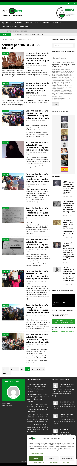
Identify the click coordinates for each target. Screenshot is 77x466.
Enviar (55, 104)
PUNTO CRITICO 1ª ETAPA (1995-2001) (14, 31)
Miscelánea (56, 23)
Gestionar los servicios (37, 453)
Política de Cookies (39, 462)
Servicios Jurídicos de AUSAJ (63, 321)
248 (38, 369)
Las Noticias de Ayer (9, 27)
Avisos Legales (65, 462)
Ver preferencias (67, 458)
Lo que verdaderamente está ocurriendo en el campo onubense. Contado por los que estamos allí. (37, 88)
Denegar (51, 458)
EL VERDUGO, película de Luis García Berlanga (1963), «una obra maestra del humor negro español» (69, 207)
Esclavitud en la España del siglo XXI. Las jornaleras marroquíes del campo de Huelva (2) (37, 338)
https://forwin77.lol (22, 465)
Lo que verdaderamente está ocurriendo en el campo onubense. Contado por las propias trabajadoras (37, 58)
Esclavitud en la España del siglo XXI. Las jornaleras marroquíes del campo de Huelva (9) (37, 114)
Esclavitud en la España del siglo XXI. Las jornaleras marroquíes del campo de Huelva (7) (37, 178)
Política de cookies (7, 405)
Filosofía (19, 23)
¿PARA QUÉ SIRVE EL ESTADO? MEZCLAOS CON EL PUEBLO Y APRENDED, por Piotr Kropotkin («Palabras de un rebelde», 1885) (69, 251)
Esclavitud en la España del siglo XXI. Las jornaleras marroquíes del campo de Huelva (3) (37, 309)
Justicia (9, 23)
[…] (12, 77)
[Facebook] (74, 3)
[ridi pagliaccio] (55, 417)
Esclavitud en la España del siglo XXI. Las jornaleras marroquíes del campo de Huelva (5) (37, 243)
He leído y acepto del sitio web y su (63, 65)
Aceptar (35, 458)
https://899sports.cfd (13, 465)
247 (33, 369)
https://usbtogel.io (4, 465)
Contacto (24, 27)
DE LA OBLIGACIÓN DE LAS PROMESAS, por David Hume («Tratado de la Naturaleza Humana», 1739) (68, 187)
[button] (73, 439)
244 (17, 369)
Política (28, 23)
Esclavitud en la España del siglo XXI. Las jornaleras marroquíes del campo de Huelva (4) (37, 275)
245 (22, 369)
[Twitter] (68, 3)
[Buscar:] (63, 45)
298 (4, 373)
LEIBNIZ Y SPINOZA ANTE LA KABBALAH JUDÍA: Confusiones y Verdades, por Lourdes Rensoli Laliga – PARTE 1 (68, 228)
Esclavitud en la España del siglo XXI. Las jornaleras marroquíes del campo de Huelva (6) (37, 212)
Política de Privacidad (52, 462)
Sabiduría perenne (42, 23)
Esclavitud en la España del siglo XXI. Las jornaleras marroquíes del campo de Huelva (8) (37, 146)
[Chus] (55, 387)
